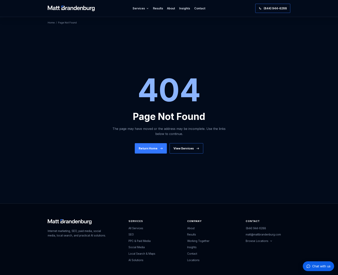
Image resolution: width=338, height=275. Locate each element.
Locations (193, 260)
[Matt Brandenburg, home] (71, 8)
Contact (199, 8)
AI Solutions (136, 260)
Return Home (148, 148)
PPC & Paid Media (140, 241)
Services (139, 8)
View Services (183, 148)
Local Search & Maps (142, 253)
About (171, 8)
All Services (136, 228)
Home (51, 22)
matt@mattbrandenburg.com (263, 234)
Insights (184, 8)
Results (158, 8)
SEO (131, 234)
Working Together (198, 241)
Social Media (137, 247)
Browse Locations (257, 241)
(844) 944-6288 (256, 228)
